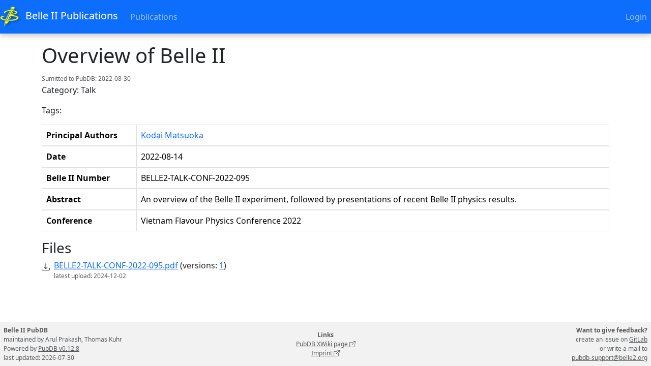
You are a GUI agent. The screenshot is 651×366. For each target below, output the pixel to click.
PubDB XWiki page (322, 344)
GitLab (638, 339)
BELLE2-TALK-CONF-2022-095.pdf (116, 265)
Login (636, 16)
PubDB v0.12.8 (58, 348)
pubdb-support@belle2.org (609, 357)
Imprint (322, 353)
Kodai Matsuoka (172, 135)
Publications (153, 16)
